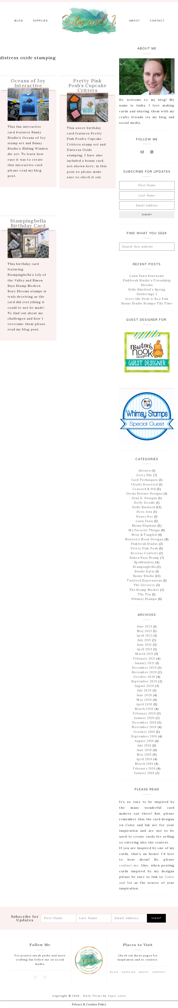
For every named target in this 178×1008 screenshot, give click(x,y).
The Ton (144, 594)
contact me (128, 865)
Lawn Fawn (144, 521)
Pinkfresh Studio (144, 544)
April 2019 (144, 759)
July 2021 (144, 640)
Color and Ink (89, 21)
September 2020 (144, 681)
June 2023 (144, 626)
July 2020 (144, 690)
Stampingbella (144, 567)
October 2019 (144, 732)
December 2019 (144, 722)
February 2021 (144, 658)
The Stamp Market (144, 590)
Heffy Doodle (144, 503)
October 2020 (144, 677)
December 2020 (144, 668)
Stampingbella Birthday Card (28, 223)
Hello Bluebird (143, 507)
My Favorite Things (144, 530)
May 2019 (144, 754)
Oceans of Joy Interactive (28, 83)
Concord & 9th (144, 489)
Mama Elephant (144, 526)
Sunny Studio (143, 576)
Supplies (128, 972)
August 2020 (144, 686)
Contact (159, 972)
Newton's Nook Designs (144, 539)
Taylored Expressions (144, 580)
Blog (114, 972)
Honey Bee (144, 516)
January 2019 (144, 773)
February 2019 (144, 768)
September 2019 (144, 736)
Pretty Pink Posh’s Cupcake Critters (87, 85)
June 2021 (144, 645)
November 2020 (144, 672)
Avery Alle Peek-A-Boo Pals (147, 299)
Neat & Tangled (144, 535)
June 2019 (144, 750)
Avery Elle (144, 475)
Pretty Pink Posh (144, 548)
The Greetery (144, 585)
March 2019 (144, 764)
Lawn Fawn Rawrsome (146, 276)
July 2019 (144, 745)
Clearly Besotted (144, 484)
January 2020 (144, 718)
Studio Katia (145, 571)
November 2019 (144, 727)
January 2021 (145, 663)
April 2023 (145, 635)
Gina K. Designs (144, 498)
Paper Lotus (117, 995)
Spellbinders (144, 562)
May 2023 (144, 631)
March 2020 (144, 709)
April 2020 (144, 704)
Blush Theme (92, 995)
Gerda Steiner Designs (144, 493)
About (143, 972)
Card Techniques (144, 480)
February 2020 (144, 713)
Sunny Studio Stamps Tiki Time (146, 303)
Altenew (144, 470)
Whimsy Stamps (144, 599)
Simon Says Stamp (144, 558)
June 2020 (144, 695)
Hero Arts (145, 512)
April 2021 (144, 649)
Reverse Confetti (144, 553)
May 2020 (144, 700)
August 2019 (144, 741)
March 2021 (144, 654)
